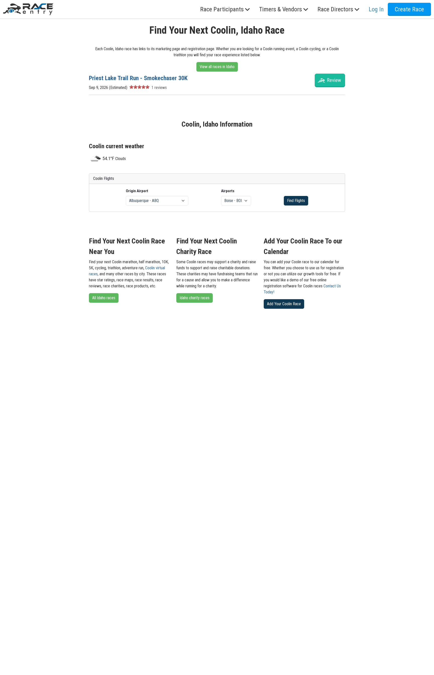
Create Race (409, 9)
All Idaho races (103, 297)
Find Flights (296, 200)
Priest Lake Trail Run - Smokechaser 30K (138, 78)
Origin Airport (137, 191)
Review (334, 80)
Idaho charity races (194, 297)
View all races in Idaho (217, 66)
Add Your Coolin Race (284, 303)
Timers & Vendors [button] (280, 9)
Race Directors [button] (335, 9)
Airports (227, 191)
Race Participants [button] (222, 9)
